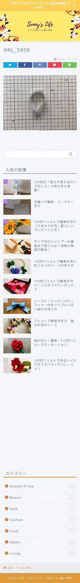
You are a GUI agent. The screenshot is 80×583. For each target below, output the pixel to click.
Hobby (42, 542)
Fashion (41, 520)
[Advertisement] (40, 422)
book (41, 508)
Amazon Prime (41, 486)
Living (42, 553)
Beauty (41, 497)
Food (41, 531)
